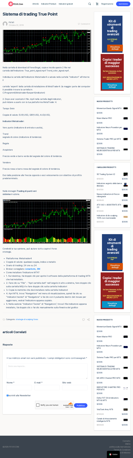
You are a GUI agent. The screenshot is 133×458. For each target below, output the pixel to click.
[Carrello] (97, 4)
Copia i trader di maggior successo (112, 63)
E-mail (38, 382)
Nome (10, 382)
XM (38, 269)
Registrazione (107, 4)
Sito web (66, 382)
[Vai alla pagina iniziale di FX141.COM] (16, 3)
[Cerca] (89, 3)
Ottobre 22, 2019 (16, 25)
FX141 (11, 22)
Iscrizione (123, 4)
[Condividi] (88, 320)
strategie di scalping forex (27, 319)
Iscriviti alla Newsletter (19, 395)
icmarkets (30, 269)
